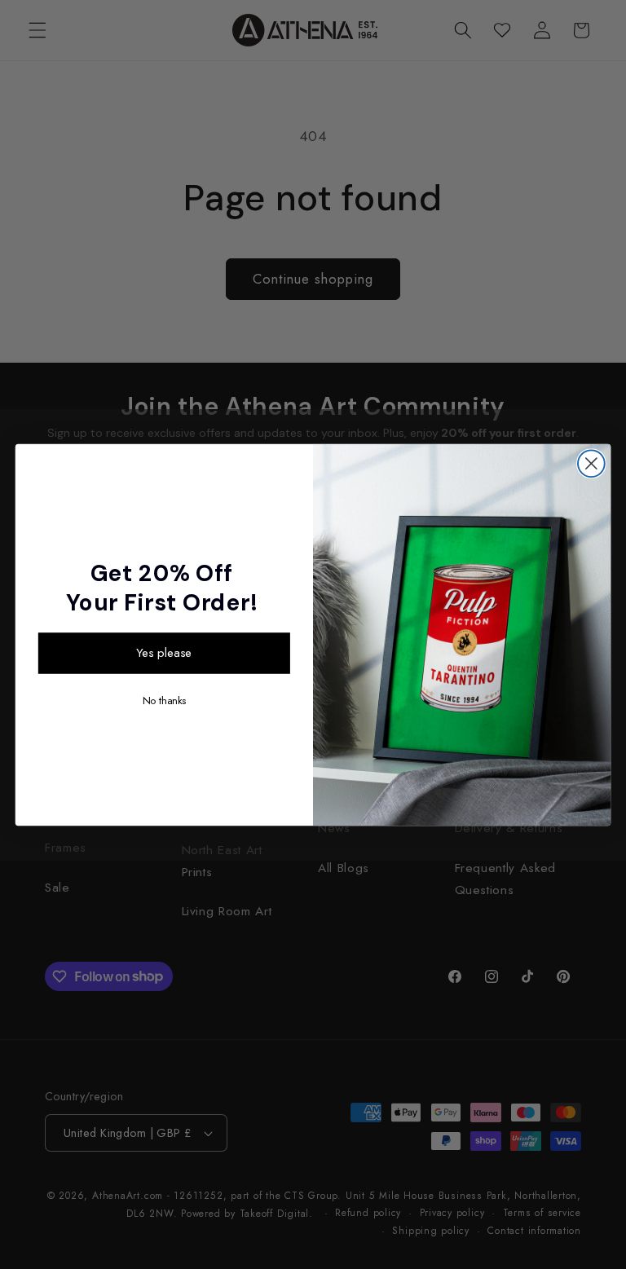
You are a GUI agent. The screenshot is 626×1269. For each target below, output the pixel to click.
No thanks (164, 700)
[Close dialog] (591, 463)
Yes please (164, 653)
